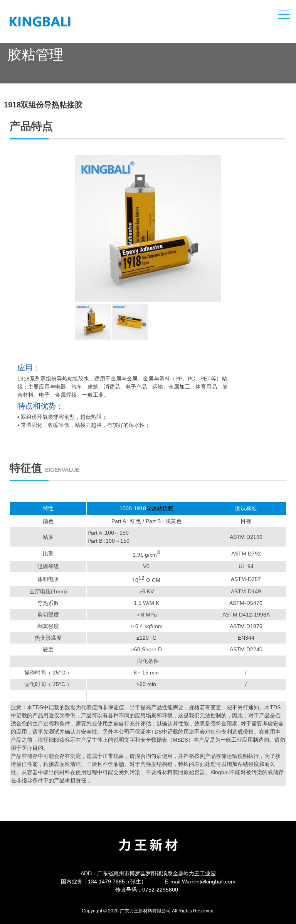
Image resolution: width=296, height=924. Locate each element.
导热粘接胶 (159, 508)
